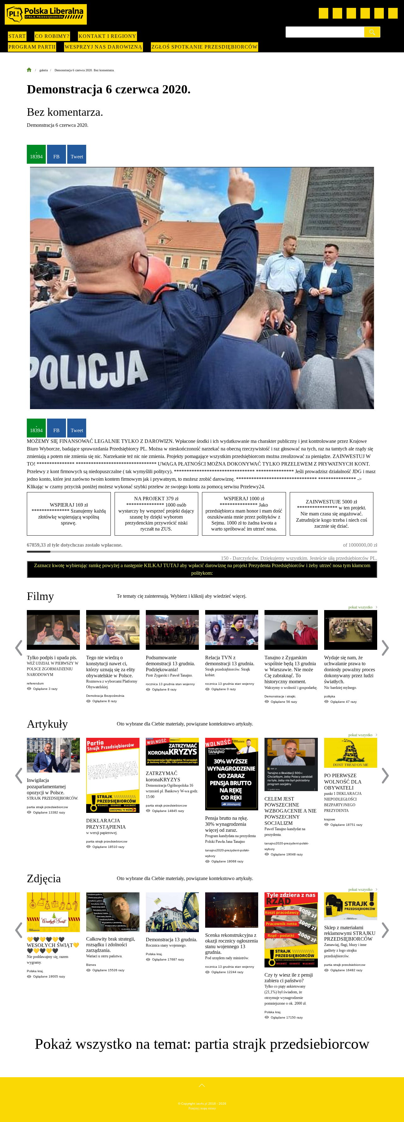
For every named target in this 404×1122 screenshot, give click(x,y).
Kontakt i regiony (107, 36)
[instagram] (351, 13)
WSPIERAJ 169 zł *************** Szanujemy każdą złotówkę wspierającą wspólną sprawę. (69, 514)
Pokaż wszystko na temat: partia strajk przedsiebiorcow (202, 1043)
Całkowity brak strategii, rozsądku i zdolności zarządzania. (110, 944)
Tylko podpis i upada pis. (52, 657)
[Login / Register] (393, 13)
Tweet (77, 156)
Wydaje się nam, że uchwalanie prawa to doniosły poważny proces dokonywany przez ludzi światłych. (349, 669)
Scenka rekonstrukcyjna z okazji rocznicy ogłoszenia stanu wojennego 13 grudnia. (231, 943)
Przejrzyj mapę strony (202, 1108)
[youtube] (323, 13)
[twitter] (365, 13)
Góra (202, 1091)
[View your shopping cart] (379, 13)
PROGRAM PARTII (32, 47)
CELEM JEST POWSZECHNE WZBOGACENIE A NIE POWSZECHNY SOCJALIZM (290, 811)
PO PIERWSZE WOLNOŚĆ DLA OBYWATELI (342, 781)
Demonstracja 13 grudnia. (171, 939)
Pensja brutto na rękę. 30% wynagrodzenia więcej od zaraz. (226, 824)
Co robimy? (52, 36)
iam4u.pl (201, 1103)
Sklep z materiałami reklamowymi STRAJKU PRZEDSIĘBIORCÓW (350, 933)
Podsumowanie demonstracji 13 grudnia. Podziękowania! (170, 663)
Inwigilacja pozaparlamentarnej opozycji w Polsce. (46, 786)
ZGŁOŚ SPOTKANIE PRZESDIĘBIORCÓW (205, 47)
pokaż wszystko (360, 607)
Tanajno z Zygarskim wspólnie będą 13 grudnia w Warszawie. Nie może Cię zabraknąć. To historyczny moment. (290, 669)
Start (17, 36)
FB (56, 156)
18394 (36, 156)
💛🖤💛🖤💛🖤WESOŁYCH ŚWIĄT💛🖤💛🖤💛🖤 (53, 945)
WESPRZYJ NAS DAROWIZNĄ (103, 47)
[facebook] (337, 13)
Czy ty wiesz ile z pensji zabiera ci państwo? (288, 977)
